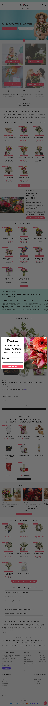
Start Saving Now (12, 366)
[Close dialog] (45, 338)
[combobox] (4, 361)
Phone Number (5, 358)
